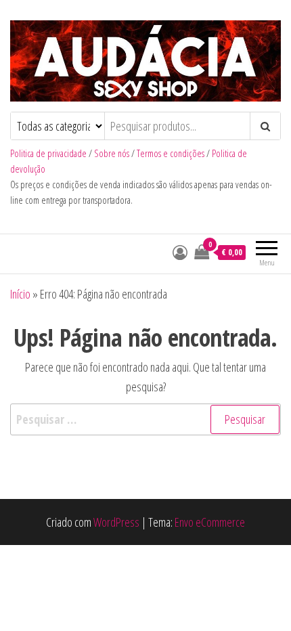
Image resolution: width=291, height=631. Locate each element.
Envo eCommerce (210, 522)
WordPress (116, 522)
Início (20, 294)
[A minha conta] (180, 252)
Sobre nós (111, 153)
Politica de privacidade (48, 153)
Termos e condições (170, 153)
